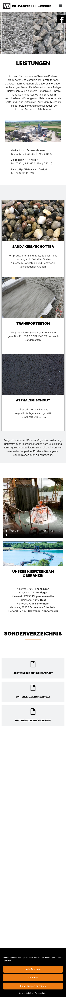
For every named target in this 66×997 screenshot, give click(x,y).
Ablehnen (33, 977)
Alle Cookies (33, 969)
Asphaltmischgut (33, 400)
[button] (3, 27)
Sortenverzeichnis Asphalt (33, 696)
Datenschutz (40, 993)
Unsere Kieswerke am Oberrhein (33, 573)
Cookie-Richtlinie (25, 993)
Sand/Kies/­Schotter (33, 246)
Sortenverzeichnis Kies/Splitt (33, 673)
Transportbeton (33, 323)
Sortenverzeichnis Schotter (33, 720)
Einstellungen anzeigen (33, 986)
